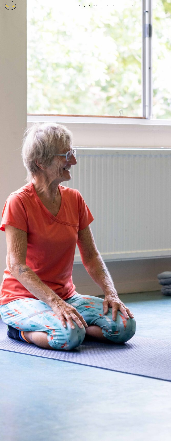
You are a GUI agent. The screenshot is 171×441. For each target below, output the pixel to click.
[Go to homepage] (10, 6)
